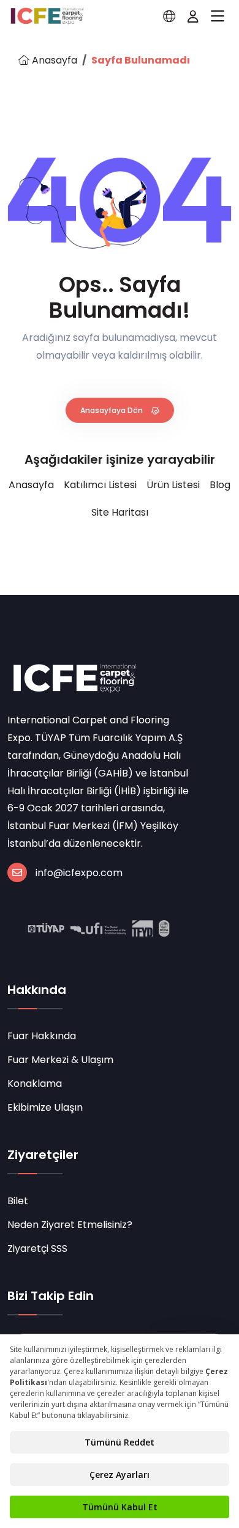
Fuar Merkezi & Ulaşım (60, 1060)
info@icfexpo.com (79, 873)
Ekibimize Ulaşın (45, 1107)
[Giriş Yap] (193, 16)
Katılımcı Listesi (100, 485)
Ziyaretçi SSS (37, 1248)
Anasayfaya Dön (112, 410)
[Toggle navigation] (217, 16)
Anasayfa (53, 60)
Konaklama (34, 1084)
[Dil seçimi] (169, 16)
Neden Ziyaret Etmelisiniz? (69, 1225)
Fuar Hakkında (41, 1036)
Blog (220, 485)
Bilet (17, 1201)
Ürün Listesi (173, 485)
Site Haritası (119, 512)
